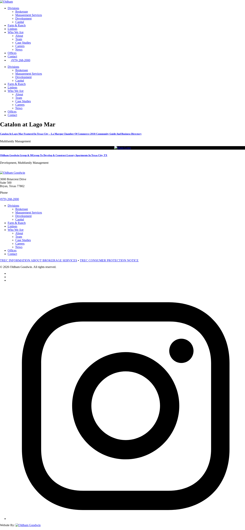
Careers (19, 46)
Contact (12, 56)
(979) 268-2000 (9, 199)
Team (18, 39)
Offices (12, 53)
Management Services (28, 15)
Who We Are (16, 32)
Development (23, 18)
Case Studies (23, 42)
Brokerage (21, 11)
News (18, 49)
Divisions (13, 8)
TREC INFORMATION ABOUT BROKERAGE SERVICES (38, 260)
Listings (12, 28)
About (19, 35)
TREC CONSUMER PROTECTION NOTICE (109, 260)
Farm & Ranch (17, 25)
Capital (19, 22)
